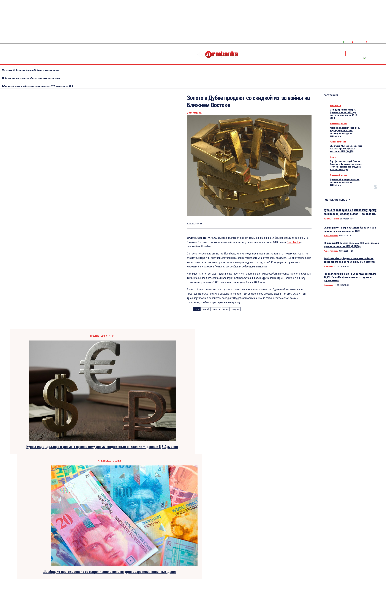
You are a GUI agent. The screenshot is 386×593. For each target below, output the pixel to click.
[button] (362, 53)
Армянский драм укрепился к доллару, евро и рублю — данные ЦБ (344, 182)
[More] (306, 223)
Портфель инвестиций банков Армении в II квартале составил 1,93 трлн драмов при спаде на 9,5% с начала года (346, 165)
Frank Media (293, 242)
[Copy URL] (295, 224)
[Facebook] (373, 53)
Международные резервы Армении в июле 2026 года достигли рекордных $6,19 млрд (343, 113)
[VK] (285, 224)
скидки (235, 309)
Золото (216, 309)
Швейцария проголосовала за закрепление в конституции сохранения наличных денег (109, 572)
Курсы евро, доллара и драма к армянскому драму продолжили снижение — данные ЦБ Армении (102, 447)
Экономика (194, 113)
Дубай (205, 309)
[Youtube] (380, 53)
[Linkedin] (384, 53)
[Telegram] (377, 53)
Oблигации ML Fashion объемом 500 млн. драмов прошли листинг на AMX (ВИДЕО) (346, 149)
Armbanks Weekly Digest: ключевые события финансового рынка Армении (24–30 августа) (349, 260)
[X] (252, 224)
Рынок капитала (338, 141)
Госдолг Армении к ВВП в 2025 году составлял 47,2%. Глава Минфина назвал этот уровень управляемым (350, 277)
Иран (225, 309)
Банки (333, 157)
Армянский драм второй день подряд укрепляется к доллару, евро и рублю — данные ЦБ (345, 131)
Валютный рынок (338, 123)
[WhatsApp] (263, 224)
